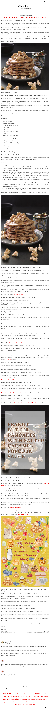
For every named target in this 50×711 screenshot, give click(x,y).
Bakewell (16, 693)
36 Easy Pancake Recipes (15, 623)
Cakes (29, 693)
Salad (34, 702)
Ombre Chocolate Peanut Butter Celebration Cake (13, 392)
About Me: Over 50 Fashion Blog (11, 1)
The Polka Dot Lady (45, 702)
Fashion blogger (28, 696)
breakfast (25, 15)
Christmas (32, 693)
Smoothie (37, 702)
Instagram (14, 488)
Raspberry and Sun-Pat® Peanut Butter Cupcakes (12, 379)
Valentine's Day (27, 704)
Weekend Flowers (32, 704)
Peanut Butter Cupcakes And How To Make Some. (26, 403)
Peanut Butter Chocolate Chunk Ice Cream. (19, 342)
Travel (16, 704)
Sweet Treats (41, 702)
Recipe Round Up (22, 702)
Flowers (37, 696)
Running (32, 702)
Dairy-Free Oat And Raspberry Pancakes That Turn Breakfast (38, 632)
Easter (18, 696)
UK (18, 704)
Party (14, 702)
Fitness (34, 696)
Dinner (46, 693)
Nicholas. (9, 359)
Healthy (8, 699)
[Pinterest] (44, 1)
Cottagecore (38, 693)
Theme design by (43, 709)
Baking (18, 693)
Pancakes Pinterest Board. (16, 507)
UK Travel (22, 704)
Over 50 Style (9, 702)
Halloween (5, 699)
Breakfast (23, 693)
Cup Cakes (43, 693)
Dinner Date (6, 696)
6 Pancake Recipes (18, 294)
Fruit (42, 696)
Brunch (26, 693)
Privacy (19, 1)
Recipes (28, 702)
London (23, 699)
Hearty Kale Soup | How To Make (8, 632)
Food (40, 696)
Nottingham (4, 629)
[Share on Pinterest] (6, 626)
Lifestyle (18, 699)
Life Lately (13, 699)
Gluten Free (46, 696)
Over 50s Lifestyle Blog (23, 514)
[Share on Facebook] (4, 626)
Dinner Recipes (13, 696)
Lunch (26, 699)
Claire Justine (25, 6)
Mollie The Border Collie (31, 699)
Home (3, 1)
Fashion (21, 696)
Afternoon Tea (6, 693)
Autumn (13, 693)
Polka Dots (17, 702)
